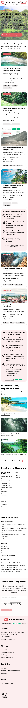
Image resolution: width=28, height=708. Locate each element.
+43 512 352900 (5, 637)
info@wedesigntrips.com (8, 639)
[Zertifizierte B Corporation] (14, 694)
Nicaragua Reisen (9, 10)
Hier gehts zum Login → (7, 683)
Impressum (4, 668)
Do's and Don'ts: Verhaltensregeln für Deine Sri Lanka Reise (13, 535)
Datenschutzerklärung (15, 602)
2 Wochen (17, 475)
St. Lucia (3, 553)
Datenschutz (4, 673)
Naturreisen (4, 507)
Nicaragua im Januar (6, 476)
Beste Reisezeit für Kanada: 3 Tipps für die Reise (12, 525)
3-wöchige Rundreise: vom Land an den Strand (13, 569)
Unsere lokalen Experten (7, 652)
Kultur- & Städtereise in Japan (9, 567)
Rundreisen (4, 504)
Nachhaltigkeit (5, 655)
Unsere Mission (5, 650)
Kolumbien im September (8, 555)
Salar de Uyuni (5, 548)
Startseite (3, 10)
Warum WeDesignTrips (7, 657)
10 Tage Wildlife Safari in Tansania (10, 571)
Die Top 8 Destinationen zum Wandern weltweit (11, 531)
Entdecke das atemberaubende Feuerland (12, 539)
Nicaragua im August (6, 487)
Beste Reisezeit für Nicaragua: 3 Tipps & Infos (13, 454)
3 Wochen (17, 477)
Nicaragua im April (6, 483)
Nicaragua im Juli (5, 485)
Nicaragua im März (6, 481)
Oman (3, 551)
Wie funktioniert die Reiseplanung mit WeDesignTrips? (14, 245)
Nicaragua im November (4, 490)
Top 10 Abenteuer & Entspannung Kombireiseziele (10, 414)
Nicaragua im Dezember (4, 494)
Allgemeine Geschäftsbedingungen (10, 670)
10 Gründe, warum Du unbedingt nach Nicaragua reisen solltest (11, 434)
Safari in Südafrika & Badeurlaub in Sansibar (13, 565)
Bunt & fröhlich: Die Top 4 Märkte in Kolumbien (14, 528)
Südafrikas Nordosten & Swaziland (10, 563)
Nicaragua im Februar (7, 479)
